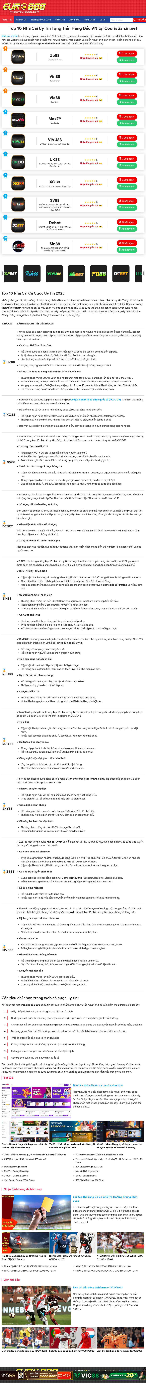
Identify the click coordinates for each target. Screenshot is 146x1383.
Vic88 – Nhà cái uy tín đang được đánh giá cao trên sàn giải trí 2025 (72, 1146)
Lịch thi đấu (12, 1280)
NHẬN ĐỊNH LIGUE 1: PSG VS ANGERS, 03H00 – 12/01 (70, 1257)
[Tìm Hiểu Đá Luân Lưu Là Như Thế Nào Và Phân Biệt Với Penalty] (25, 1252)
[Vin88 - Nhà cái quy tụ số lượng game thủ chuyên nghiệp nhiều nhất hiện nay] (18, 78)
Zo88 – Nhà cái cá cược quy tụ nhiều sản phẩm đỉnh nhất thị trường (35, 1154)
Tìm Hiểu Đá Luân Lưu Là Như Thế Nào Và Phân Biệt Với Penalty (24, 1257)
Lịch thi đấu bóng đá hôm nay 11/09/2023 (71, 1351)
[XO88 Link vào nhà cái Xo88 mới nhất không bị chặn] (18, 183)
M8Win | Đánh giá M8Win (15, 1166)
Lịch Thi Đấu (74, 19)
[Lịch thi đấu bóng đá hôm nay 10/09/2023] (120, 1348)
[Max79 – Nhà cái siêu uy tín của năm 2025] (36, 1101)
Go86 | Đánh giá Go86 (86, 1175)
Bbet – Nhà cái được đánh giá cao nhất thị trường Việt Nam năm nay (24, 1146)
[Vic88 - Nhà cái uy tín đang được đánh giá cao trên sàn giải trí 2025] (18, 99)
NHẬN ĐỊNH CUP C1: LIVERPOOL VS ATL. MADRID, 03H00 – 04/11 (107, 1271)
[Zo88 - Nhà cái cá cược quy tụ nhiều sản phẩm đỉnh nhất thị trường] (18, 57)
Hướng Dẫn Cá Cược (41, 19)
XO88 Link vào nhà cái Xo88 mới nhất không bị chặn (99, 1154)
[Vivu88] (18, 141)
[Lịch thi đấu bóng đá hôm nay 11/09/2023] (73, 1348)
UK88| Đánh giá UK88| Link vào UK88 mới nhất (25, 1159)
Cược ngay (128, 53)
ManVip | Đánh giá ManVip (16, 1171)
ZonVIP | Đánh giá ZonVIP (16, 1175)
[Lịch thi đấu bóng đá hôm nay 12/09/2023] (25, 1348)
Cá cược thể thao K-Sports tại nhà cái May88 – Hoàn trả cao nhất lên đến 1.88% (109, 1161)
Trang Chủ (7, 19)
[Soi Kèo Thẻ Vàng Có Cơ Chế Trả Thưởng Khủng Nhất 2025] (36, 1212)
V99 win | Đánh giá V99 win (88, 1171)
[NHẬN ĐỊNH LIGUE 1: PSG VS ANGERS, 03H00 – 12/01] (73, 1252)
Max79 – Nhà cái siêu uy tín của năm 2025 (98, 1085)
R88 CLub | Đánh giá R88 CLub (90, 1180)
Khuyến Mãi (21, 19)
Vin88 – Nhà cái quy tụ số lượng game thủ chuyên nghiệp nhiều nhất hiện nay (119, 1146)
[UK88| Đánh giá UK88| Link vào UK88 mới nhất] (18, 162)
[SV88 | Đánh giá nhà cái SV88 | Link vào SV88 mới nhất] (18, 204)
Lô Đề (102, 19)
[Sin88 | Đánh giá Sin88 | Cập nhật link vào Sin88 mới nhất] (18, 246)
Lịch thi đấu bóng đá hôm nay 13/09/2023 (98, 1287)
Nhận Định (60, 19)
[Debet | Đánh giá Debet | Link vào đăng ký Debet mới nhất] (18, 225)
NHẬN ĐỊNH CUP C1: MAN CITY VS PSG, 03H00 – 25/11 (30, 1271)
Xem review (127, 60)
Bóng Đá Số (89, 19)
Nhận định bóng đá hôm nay (23, 1189)
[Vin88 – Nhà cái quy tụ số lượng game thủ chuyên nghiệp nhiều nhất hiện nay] (120, 1141)
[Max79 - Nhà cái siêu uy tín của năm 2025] (18, 120)
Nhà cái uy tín (10, 36)
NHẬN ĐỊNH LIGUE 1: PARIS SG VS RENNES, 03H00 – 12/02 (103, 1266)
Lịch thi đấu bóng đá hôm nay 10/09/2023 (119, 1351)
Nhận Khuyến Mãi (89, 58)
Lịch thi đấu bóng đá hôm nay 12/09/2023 (24, 1351)
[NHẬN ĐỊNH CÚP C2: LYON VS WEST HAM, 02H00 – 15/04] (120, 1252)
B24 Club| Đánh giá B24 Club (89, 1166)
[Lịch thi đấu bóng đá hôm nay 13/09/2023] (36, 1305)
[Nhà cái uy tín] (24, 13)
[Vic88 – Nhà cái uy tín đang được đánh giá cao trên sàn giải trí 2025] (73, 1141)
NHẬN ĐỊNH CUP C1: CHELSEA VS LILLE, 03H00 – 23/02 (30, 1266)
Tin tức (8, 1077)
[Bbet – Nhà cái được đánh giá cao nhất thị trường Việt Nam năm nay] (25, 1141)
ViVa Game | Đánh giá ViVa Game (19, 1180)
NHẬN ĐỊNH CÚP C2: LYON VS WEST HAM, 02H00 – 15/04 (120, 1257)
